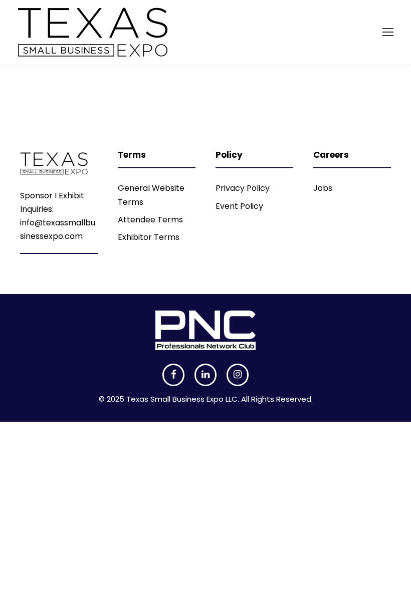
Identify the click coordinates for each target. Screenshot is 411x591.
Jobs (322, 188)
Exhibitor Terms (148, 237)
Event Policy (239, 206)
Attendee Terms (150, 219)
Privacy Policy (243, 188)
